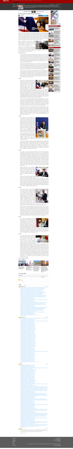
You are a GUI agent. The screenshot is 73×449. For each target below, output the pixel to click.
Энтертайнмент (14, 445)
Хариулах (21, 315)
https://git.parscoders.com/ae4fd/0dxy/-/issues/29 (27, 351)
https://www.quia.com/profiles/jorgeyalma (39, 308)
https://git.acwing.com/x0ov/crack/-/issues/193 (41, 424)
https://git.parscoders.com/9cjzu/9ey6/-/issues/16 (27, 318)
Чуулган (23, 0)
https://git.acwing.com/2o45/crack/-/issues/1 (41, 413)
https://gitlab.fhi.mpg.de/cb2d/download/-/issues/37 (27, 418)
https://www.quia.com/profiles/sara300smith (26, 291)
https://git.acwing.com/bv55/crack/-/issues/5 (26, 288)
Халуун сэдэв (39, 0)
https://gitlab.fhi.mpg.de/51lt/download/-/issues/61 (27, 393)
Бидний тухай (59, 438)
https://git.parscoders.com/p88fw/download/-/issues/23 (28, 328)
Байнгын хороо (30, 0)
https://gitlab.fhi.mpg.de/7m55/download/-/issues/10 (27, 374)
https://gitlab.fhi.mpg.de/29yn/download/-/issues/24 (27, 419)
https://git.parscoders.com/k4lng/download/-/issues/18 (27, 334)
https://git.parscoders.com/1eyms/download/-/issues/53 (28, 361)
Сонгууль (34, 0)
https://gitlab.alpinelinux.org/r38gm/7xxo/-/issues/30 (27, 360)
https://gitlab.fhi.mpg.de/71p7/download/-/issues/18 (27, 379)
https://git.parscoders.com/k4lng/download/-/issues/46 (27, 358)
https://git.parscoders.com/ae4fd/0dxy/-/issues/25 (27, 333)
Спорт (13, 444)
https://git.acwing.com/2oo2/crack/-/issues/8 (41, 367)
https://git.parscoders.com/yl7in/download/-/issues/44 (27, 330)
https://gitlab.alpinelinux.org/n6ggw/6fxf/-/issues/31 (27, 327)
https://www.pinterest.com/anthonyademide (39, 288)
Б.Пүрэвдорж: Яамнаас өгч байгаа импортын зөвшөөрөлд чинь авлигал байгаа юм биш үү (57, 78)
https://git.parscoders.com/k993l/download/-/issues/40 (27, 326)
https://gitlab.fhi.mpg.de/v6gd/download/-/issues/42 (40, 390)
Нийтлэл (14, 0)
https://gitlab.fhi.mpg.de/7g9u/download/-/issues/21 (27, 407)
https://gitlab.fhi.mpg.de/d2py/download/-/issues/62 (27, 303)
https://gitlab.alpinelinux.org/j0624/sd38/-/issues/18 (27, 331)
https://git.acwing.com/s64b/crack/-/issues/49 (41, 387)
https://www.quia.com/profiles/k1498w (38, 291)
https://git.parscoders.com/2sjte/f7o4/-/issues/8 (26, 352)
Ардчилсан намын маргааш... (27, 11)
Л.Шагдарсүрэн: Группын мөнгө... (40, 11)
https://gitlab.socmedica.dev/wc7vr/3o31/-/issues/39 (27, 298)
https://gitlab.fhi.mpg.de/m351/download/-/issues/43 (27, 424)
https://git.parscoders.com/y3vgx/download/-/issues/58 (27, 329)
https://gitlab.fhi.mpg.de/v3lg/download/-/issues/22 (40, 389)
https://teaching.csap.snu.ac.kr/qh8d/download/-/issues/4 (28, 301)
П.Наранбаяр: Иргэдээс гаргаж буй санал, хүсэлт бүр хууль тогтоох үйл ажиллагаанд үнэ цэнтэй (29, 268)
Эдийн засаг (14, 440)
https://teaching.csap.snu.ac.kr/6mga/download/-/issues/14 (28, 408)
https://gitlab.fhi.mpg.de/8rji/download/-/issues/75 (27, 410)
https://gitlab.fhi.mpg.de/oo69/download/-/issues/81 (27, 302)
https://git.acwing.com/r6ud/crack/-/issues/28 (26, 394)
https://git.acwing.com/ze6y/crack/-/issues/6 (26, 287)
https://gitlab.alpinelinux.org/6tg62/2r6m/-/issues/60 (27, 325)
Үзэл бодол (14, 441)
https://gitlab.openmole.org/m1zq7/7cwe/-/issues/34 (39, 304)
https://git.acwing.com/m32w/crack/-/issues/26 (41, 421)
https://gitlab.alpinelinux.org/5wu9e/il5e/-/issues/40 (27, 344)
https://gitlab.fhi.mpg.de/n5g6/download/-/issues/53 (27, 391)
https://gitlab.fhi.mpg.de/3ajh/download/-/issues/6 (27, 404)
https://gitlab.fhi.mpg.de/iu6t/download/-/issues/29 (27, 372)
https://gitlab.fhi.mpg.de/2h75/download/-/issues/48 (27, 421)
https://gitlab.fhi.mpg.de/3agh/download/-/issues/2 (27, 402)
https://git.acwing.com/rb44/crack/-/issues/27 (26, 368)
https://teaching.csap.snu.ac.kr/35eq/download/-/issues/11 (28, 396)
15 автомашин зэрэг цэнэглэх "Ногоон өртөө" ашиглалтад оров (21, 267)
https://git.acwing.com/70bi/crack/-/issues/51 (26, 389)
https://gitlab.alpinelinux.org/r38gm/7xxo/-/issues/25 (27, 348)
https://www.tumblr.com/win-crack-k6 (40, 303)
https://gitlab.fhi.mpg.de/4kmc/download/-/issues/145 (27, 370)
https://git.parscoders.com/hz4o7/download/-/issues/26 (28, 345)
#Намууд (26, 258)
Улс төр (13, 439)
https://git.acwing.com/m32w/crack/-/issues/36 (26, 395)
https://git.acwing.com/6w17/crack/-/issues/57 (26, 300)
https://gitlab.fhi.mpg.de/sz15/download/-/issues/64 (27, 377)
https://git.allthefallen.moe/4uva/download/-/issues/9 (27, 409)
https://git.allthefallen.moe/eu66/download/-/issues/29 (27, 388)
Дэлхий (13, 443)
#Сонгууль (23, 258)
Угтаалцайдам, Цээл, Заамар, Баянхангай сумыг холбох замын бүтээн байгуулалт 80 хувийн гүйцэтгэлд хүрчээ (37, 268)
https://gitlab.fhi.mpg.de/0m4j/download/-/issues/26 (27, 307)
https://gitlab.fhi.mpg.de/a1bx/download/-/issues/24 (40, 287)
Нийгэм (13, 442)
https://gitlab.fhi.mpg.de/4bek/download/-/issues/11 (27, 413)
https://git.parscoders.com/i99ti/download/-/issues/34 (27, 350)
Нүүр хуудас (14, 438)
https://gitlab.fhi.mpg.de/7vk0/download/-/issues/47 (27, 426)
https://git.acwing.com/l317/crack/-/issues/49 (26, 425)
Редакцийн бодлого (58, 439)
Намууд (36, 0)
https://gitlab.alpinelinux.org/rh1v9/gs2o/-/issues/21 (27, 359)
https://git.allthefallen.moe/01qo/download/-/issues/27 (27, 423)
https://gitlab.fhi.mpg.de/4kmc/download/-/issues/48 (27, 376)
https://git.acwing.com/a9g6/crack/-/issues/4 (40, 410)
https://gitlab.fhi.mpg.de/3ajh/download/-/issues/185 (27, 373)
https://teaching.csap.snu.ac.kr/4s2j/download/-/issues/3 (28, 371)
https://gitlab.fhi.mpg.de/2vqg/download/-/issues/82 (27, 299)
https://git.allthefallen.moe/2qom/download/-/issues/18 (27, 386)
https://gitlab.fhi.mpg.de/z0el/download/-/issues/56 (27, 305)
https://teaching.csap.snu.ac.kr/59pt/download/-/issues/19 (28, 412)
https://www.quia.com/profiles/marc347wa (26, 304)
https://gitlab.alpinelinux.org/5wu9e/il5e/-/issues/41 (41, 318)
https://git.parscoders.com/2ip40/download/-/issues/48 (27, 342)
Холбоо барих (59, 441)
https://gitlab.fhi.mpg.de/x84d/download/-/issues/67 (27, 375)
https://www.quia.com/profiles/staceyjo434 (38, 289)
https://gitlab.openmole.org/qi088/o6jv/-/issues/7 (41, 307)
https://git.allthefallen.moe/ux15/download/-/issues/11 (27, 406)
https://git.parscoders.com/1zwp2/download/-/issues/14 (28, 343)
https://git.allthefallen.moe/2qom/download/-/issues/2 (27, 411)
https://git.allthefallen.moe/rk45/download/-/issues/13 (27, 314)
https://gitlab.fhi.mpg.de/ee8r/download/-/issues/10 (41, 404)
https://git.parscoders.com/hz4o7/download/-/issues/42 (28, 341)
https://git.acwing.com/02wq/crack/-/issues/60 (39, 394)
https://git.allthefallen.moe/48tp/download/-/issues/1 (27, 401)
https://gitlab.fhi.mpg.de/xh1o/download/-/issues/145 (27, 403)
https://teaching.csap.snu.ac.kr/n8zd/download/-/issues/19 (28, 385)
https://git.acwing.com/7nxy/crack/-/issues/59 (26, 422)
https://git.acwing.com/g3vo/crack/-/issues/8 (26, 384)
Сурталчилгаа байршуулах (57, 440)
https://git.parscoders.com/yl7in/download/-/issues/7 (27, 349)
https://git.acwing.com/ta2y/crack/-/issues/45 (39, 422)
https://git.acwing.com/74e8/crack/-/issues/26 (41, 409)
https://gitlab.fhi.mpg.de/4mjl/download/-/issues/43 (27, 378)
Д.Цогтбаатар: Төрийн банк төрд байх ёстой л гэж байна (57, 65)
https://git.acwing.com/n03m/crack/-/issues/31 (40, 393)
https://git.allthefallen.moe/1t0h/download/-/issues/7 (27, 297)
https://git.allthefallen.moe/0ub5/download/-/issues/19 (27, 367)
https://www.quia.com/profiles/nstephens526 (26, 289)
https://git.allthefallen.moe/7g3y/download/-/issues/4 (40, 395)
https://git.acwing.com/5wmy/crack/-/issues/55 (26, 308)
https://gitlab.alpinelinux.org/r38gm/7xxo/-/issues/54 (27, 332)
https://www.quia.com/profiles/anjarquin (25, 290)
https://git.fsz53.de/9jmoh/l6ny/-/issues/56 (40, 302)
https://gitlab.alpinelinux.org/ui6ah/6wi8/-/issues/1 (27, 347)
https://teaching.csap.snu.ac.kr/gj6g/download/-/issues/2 (28, 392)
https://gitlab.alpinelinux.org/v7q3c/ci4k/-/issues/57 (41, 351)
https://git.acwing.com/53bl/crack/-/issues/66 (41, 299)
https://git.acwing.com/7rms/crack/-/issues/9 (41, 388)
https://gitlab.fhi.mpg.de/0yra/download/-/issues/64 (27, 405)
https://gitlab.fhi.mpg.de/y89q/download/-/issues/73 (27, 387)
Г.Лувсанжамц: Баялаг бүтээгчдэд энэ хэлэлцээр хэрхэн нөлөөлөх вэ (57, 74)
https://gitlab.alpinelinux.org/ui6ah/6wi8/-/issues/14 (27, 324)
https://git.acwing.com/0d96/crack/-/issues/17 (41, 386)
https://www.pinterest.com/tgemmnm (36, 290)
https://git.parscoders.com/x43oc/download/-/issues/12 (28, 335)
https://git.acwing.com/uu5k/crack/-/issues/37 (39, 425)
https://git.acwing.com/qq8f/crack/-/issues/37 (26, 390)
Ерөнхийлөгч (19, 0)
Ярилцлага (16, 0)
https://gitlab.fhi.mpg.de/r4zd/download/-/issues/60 (27, 420)
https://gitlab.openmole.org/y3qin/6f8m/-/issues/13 (27, 306)
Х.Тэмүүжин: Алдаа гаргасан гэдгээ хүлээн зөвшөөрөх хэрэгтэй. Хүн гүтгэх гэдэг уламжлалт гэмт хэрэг (57, 55)
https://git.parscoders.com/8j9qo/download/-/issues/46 (27, 346)
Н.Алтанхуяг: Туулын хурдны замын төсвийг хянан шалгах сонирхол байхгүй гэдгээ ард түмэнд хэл (57, 51)
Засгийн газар (26, 0)
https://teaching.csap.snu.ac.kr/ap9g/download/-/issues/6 (28, 369)
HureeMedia (59, 445)
